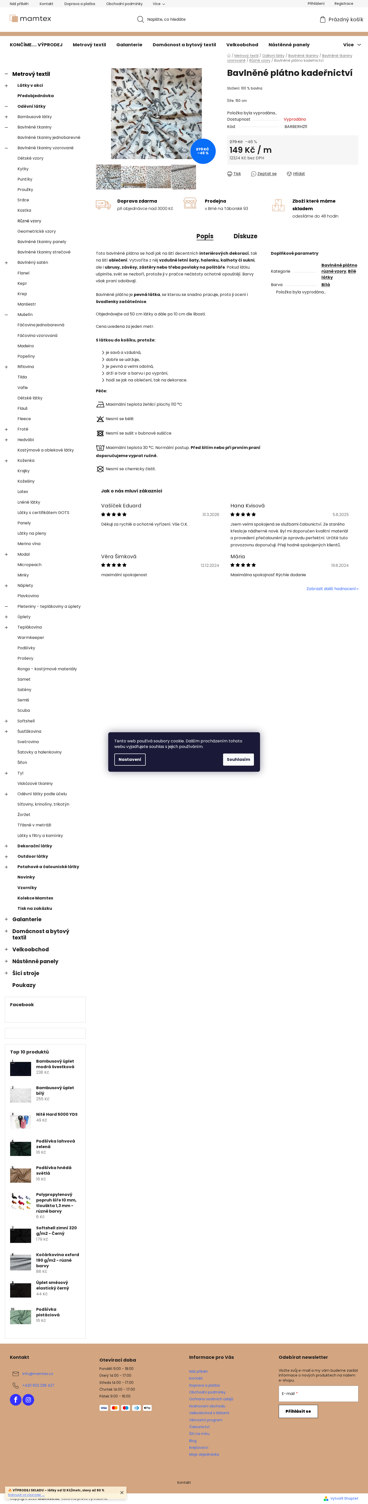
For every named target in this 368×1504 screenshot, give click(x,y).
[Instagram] (28, 1400)
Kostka (24, 210)
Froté (22, 429)
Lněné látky (28, 502)
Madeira (25, 346)
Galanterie (26, 919)
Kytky (23, 169)
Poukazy (24, 985)
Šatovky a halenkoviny (39, 752)
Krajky (23, 471)
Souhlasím (238, 759)
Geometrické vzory (36, 231)
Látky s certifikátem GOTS (43, 512)
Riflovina (25, 367)
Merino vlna (28, 544)
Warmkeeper (30, 637)
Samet (24, 679)
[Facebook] (15, 1400)
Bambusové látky (34, 117)
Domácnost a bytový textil (40, 934)
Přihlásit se (298, 1411)
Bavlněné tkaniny (34, 127)
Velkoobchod (30, 949)
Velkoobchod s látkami (209, 1412)
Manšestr (26, 304)
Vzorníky (27, 888)
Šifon (22, 762)
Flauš (22, 408)
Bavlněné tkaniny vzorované (45, 148)
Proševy (25, 658)
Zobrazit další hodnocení (331, 589)
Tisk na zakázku (34, 908)
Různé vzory (29, 221)
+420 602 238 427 (38, 1385)
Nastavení (130, 759)
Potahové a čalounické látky (48, 867)
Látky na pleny (31, 533)
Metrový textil (31, 74)
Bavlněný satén (32, 262)
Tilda (22, 377)
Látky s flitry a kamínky (40, 836)
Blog (193, 1440)
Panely (24, 523)
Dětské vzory (30, 158)
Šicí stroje (25, 973)
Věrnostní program (206, 1420)
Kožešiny (26, 481)
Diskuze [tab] (245, 236)
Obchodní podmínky (124, 3)
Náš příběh (19, 3)
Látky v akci (30, 85)
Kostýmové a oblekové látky (45, 450)
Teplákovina (29, 627)
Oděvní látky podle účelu (42, 794)
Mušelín (25, 314)
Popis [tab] (205, 236)
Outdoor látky (32, 856)
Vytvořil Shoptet (344, 1498)
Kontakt (46, 3)
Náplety (25, 585)
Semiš (23, 700)
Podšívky (26, 648)
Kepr (22, 283)
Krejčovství (198, 1447)
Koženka (25, 460)
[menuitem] (36, 44)
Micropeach (29, 565)
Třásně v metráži (34, 825)
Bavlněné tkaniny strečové (44, 252)
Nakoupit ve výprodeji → (26, 1495)
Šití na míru (199, 1433)
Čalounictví (199, 1426)
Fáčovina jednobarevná (40, 325)
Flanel (23, 273)
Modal (23, 554)
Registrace (344, 3)
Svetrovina (28, 742)
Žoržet (23, 815)
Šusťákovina (29, 731)
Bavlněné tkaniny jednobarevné (48, 137)
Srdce (23, 200)
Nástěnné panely (35, 961)
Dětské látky (29, 398)
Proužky (25, 189)
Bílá (325, 285)
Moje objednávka (204, 1454)
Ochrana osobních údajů (211, 1399)
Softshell (26, 721)
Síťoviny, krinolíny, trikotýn (43, 804)
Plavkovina (28, 596)
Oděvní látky (31, 106)
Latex (22, 492)
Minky (23, 575)
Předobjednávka (35, 96)
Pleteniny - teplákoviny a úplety (49, 606)
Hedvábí (25, 440)
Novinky (26, 877)
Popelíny (26, 356)
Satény (24, 690)
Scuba (23, 710)
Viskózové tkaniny (35, 783)
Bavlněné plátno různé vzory (339, 268)
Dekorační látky (34, 846)
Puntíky (24, 179)
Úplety (24, 617)
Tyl (20, 773)
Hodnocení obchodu (207, 1406)
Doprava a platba (79, 3)
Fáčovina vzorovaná (37, 335)
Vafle (22, 388)
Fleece (24, 419)
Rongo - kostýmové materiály (47, 669)
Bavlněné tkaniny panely (41, 242)
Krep (22, 294)
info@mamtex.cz (38, 1373)
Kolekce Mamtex (35, 898)
